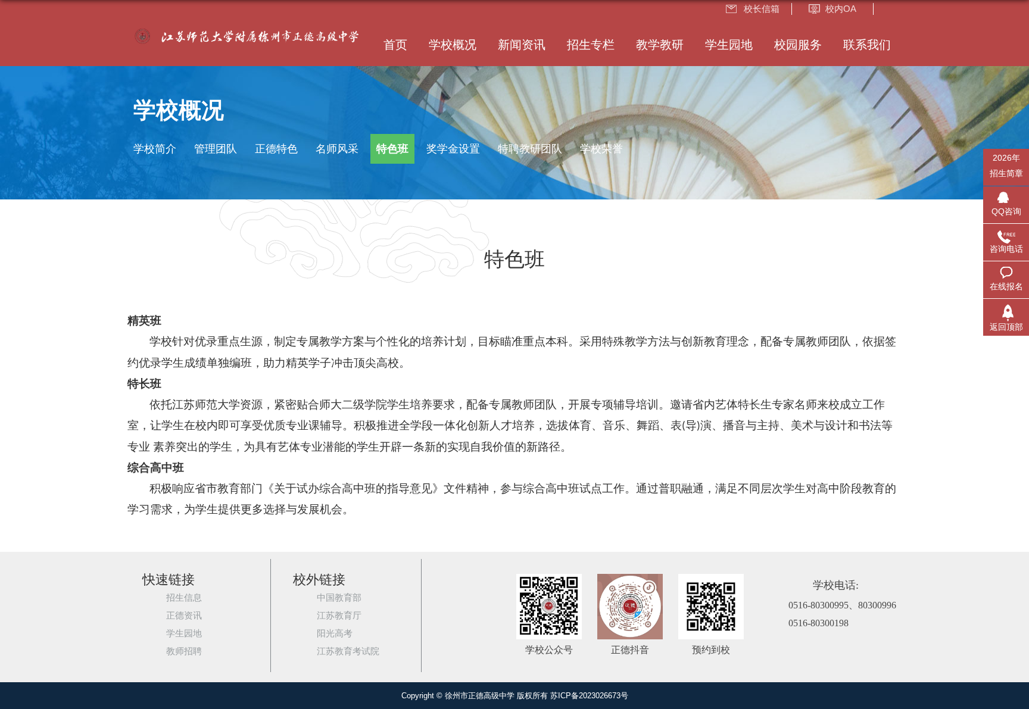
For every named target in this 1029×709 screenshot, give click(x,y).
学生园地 (729, 44)
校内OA (840, 9)
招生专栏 (591, 44)
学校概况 (452, 44)
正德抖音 (630, 650)
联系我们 (867, 44)
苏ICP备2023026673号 (589, 695)
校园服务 (798, 44)
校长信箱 (761, 9)
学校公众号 (549, 650)
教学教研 (660, 44)
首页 (395, 44)
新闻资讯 (521, 44)
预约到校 (711, 650)
